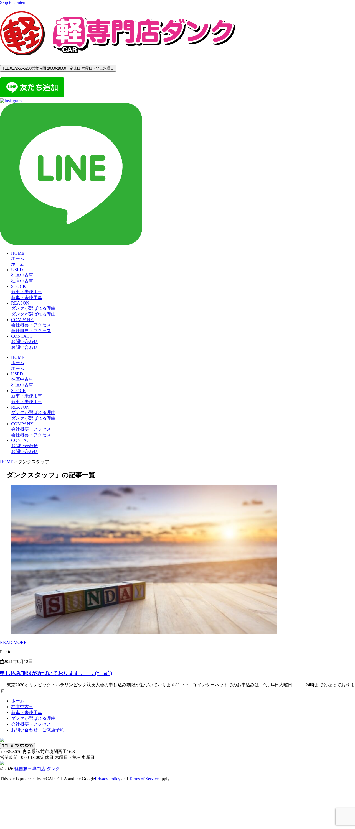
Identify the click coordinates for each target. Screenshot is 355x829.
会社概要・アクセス (31, 724)
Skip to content (13, 2)
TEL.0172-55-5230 (58, 68)
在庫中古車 (22, 706)
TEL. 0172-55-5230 (17, 746)
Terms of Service (144, 778)
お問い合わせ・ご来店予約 (37, 730)
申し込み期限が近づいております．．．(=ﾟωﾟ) (56, 673)
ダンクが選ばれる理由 (33, 718)
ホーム (17, 700)
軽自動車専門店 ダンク (37, 768)
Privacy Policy (107, 778)
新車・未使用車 (26, 712)
